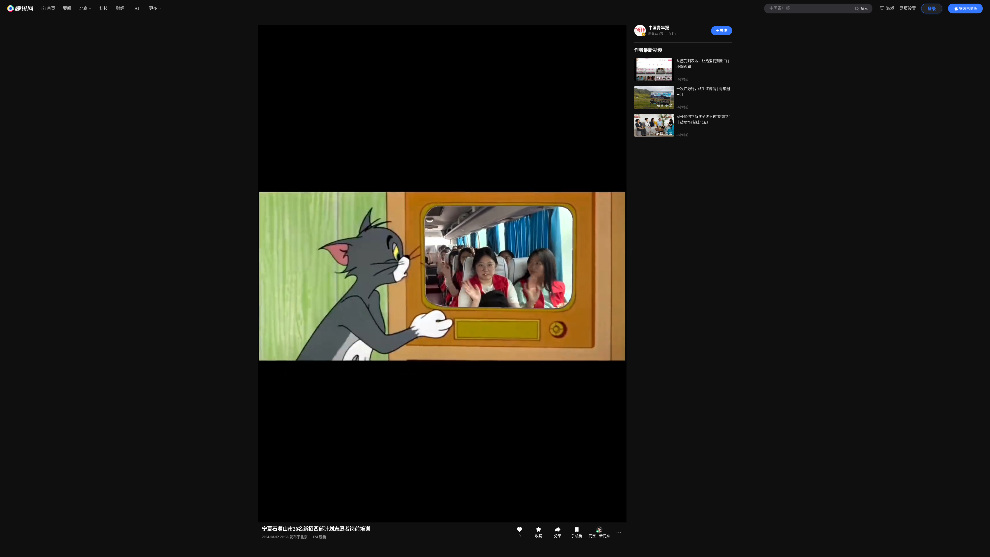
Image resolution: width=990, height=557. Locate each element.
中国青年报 (658, 28)
